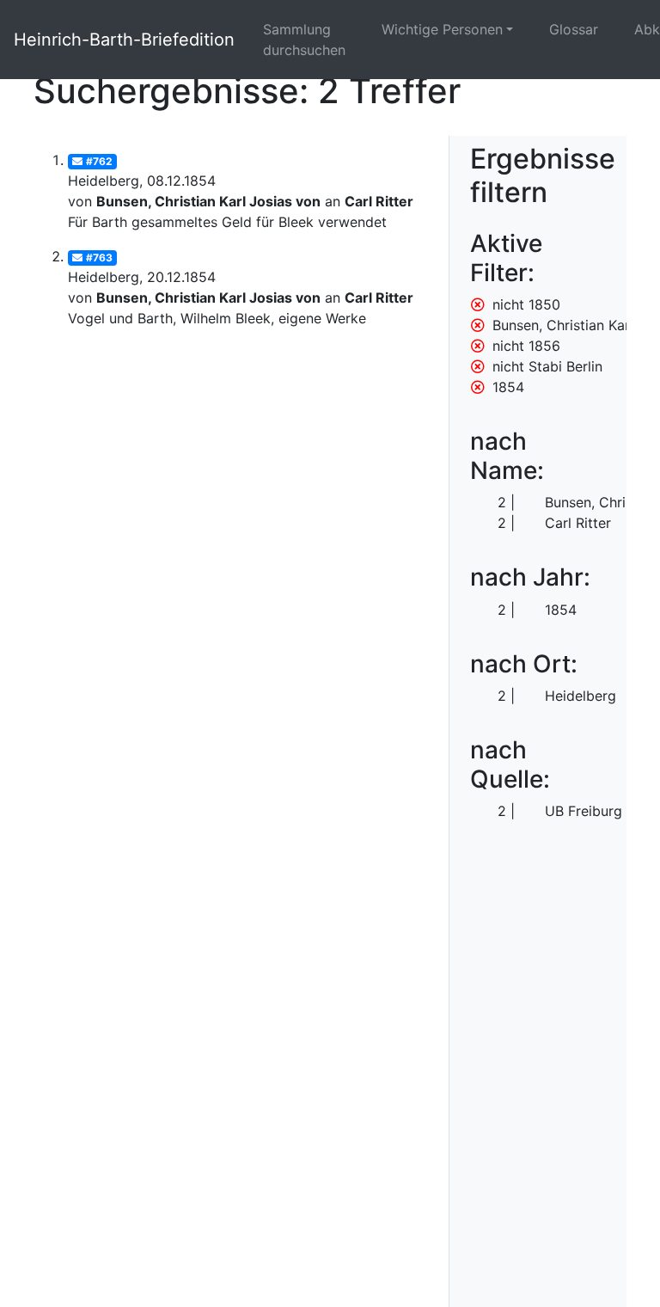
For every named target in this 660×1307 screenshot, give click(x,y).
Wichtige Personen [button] (442, 29)
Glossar (573, 29)
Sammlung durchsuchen (304, 39)
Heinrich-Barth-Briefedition (124, 39)
